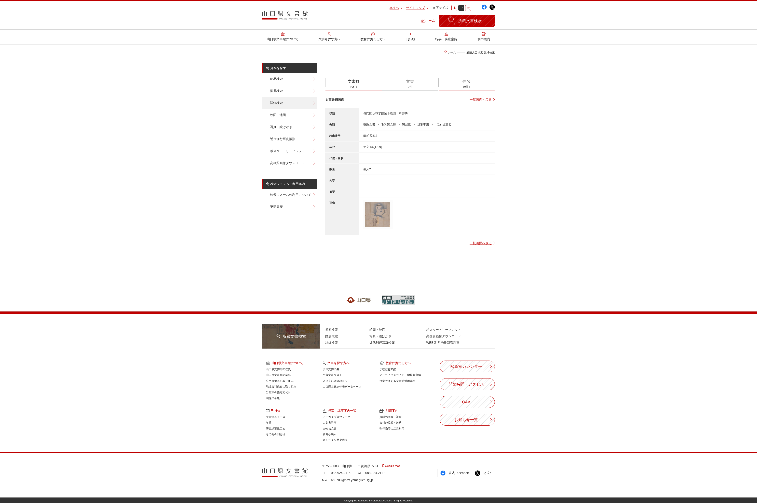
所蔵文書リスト (332, 375)
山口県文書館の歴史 (278, 369)
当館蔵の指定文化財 (278, 392)
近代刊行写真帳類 (282, 139)
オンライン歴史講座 (335, 440)
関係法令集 (273, 398)
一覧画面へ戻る (481, 99)
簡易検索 (276, 79)
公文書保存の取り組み (280, 380)
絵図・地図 (278, 115)
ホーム (430, 20)
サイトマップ (415, 7)
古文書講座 (330, 422)
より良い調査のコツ (335, 380)
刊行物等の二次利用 (391, 428)
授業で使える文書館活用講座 (397, 380)
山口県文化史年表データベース (342, 386)
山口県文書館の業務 (278, 375)
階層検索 (276, 91)
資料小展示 (330, 434)
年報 (268, 422)
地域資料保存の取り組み (281, 386)
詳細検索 (276, 103)
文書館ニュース (275, 416)
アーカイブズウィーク (336, 416)
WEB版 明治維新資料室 (443, 342)
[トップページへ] (285, 16)
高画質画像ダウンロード (287, 163)
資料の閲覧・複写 (390, 416)
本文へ (394, 7)
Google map (392, 465)
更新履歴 (276, 206)
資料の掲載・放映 (390, 422)
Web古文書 (330, 428)
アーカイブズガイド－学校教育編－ (401, 375)
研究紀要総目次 (275, 428)
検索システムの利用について (290, 194)
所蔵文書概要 (331, 369)
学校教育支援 (387, 369)
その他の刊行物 (275, 434)
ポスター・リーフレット (287, 151)
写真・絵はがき (281, 127)
